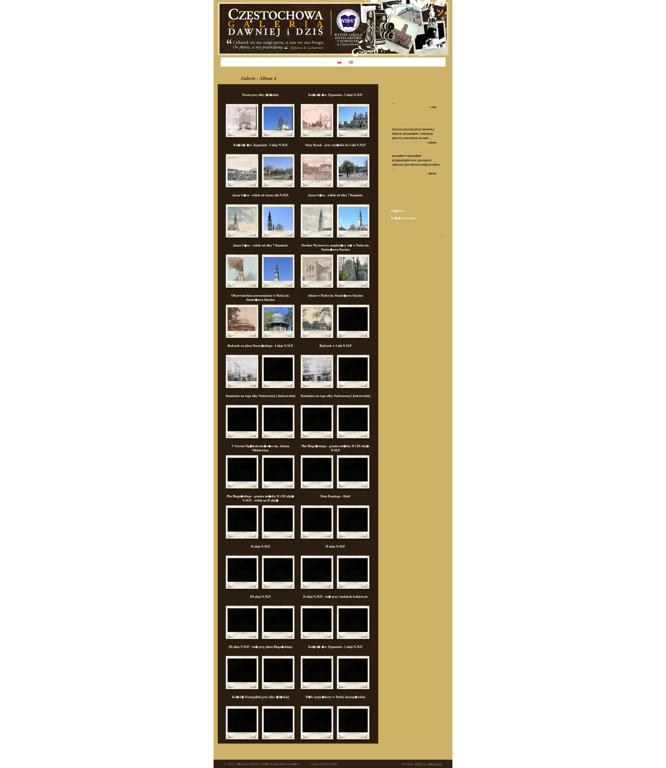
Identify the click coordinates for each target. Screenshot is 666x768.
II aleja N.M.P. (260, 546)
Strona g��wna (236, 62)
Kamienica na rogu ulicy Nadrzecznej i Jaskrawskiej (260, 396)
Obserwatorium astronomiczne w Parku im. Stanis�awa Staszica (260, 297)
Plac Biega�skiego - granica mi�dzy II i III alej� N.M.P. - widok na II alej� (260, 498)
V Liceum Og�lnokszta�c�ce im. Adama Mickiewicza (260, 448)
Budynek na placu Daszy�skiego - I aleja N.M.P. (260, 345)
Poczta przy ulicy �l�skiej (260, 95)
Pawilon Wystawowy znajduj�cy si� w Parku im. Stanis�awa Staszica (335, 247)
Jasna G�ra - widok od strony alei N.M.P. (260, 195)
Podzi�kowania (300, 62)
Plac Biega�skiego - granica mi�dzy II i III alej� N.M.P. (335, 448)
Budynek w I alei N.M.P (335, 345)
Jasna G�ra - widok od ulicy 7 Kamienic (335, 195)
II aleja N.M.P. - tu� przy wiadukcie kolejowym (335, 596)
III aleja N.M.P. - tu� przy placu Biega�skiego (260, 647)
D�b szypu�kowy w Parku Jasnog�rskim (335, 697)
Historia (277, 62)
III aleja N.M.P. (260, 596)
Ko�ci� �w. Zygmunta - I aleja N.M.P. (335, 95)
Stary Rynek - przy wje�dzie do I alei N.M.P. (335, 145)
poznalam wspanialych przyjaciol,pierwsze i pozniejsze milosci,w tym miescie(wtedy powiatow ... (416, 162)
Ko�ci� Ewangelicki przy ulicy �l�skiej (260, 697)
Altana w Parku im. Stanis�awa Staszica (335, 295)
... (393, 102)
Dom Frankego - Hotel (335, 496)
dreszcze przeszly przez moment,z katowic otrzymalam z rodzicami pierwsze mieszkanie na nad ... (413, 133)
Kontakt (324, 62)
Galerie (259, 62)
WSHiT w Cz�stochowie (428, 764)
